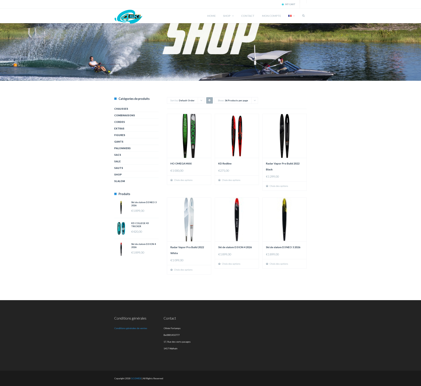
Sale (117, 161)
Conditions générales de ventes (130, 328)
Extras (119, 128)
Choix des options (183, 180)
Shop (118, 174)
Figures (119, 135)
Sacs (117, 154)
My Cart (290, 4)
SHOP (226, 15)
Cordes (119, 122)
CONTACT (247, 15)
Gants (119, 141)
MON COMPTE (271, 15)
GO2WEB (136, 378)
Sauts (118, 168)
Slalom (119, 181)
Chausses (121, 108)
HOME (211, 15)
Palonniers (122, 148)
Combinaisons (124, 115)
